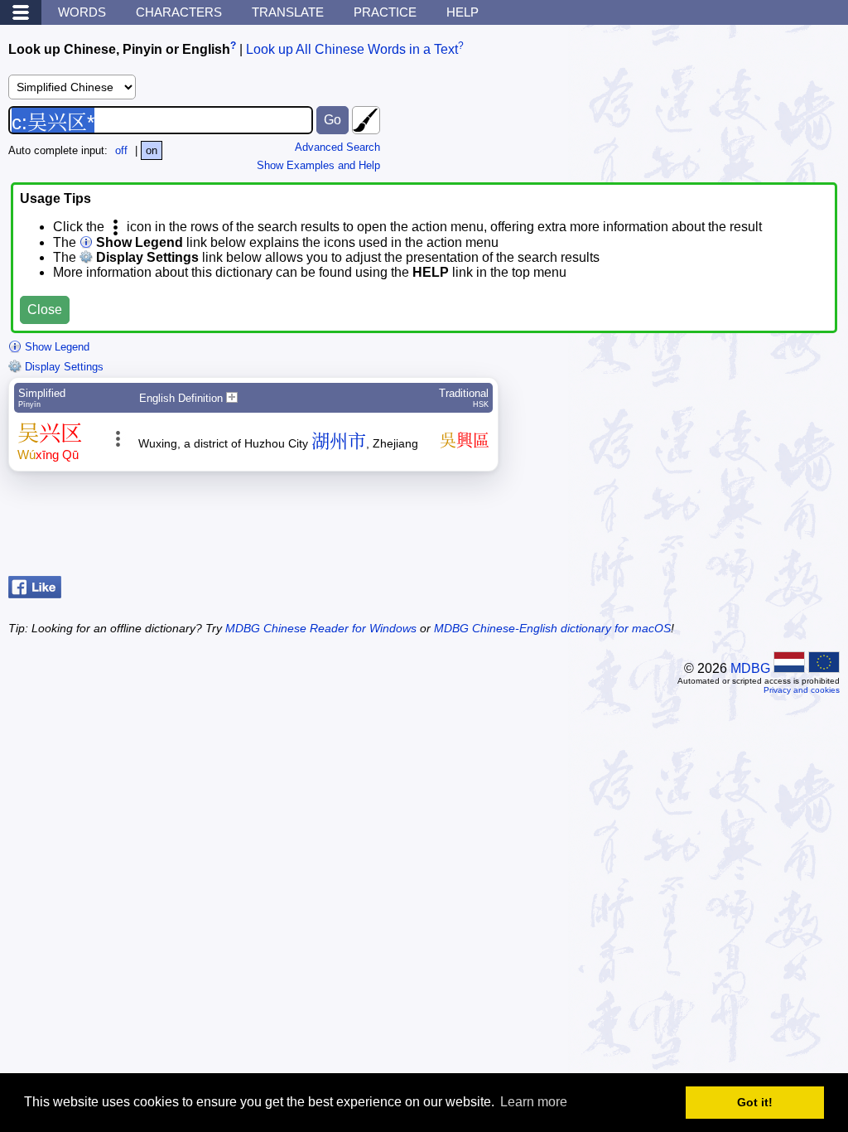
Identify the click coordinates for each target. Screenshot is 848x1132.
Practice (385, 12)
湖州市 (338, 441)
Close (44, 309)
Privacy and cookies (802, 689)
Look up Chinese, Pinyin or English (119, 49)
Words (82, 12)
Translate (288, 12)
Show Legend (55, 347)
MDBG (750, 668)
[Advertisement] (707, 527)
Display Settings (63, 366)
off (121, 150)
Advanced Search (337, 147)
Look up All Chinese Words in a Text (352, 49)
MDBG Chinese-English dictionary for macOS (552, 628)
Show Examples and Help (318, 165)
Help (462, 12)
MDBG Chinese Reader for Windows (321, 628)
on (151, 150)
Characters (179, 12)
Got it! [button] (755, 1102)
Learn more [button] (533, 1102)
